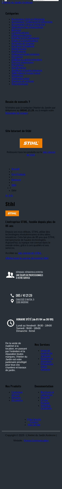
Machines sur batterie (22, 46)
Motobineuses (18, 49)
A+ (6, 195)
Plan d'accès (34, 419)
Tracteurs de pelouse (22, 81)
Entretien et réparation (47, 360)
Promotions (17, 65)
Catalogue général (17, 393)
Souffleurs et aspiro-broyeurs (26, 70)
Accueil (15, 169)
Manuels (45, 397)
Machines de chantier (22, 43)
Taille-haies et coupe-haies (25, 73)
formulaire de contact (16, 113)
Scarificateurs (18, 67)
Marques (16, 179)
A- (12, 195)
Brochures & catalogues (47, 393)
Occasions (17, 57)
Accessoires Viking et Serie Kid (28, 24)
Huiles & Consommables (24, 41)
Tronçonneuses (19, 84)
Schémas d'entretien (46, 407)
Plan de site (34, 425)
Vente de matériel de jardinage (47, 353)
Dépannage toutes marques (47, 367)
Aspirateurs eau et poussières (27, 27)
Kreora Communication (36, 440)
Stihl (13, 185)
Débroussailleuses (21, 35)
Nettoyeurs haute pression (25, 54)
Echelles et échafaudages (25, 38)
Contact (34, 422)
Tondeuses (17, 76)
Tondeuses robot (20, 78)
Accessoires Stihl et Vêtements (28, 19)
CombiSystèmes (20, 32)
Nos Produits (18, 174)
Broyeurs (16, 30)
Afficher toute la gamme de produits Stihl (26, 258)
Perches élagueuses (22, 62)
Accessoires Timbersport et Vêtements (31, 22)
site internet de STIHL (29, 253)
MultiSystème (18, 51)
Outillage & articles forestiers (26, 59)
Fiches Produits (45, 401)
